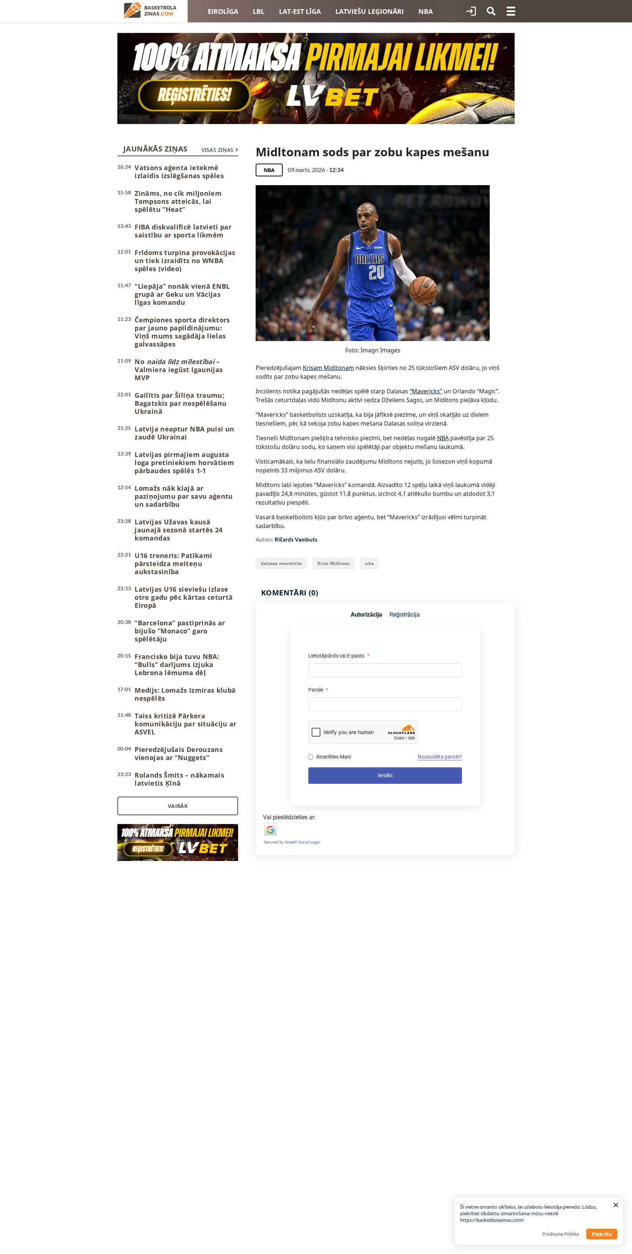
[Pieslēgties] (471, 11)
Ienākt (385, 775)
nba (369, 563)
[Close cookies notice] (616, 1205)
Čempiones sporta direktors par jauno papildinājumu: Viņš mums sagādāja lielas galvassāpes (182, 332)
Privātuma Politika (560, 1234)
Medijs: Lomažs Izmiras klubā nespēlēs (185, 694)
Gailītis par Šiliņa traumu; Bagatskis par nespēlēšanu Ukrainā (180, 403)
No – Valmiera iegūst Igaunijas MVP (179, 370)
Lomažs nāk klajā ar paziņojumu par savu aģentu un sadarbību (184, 496)
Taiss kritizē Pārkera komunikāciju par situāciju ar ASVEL (185, 724)
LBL (258, 11)
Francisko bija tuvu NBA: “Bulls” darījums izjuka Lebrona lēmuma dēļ (177, 664)
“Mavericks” (426, 391)
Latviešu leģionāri (369, 11)
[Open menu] (511, 11)
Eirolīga (223, 11)
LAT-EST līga (300, 11)
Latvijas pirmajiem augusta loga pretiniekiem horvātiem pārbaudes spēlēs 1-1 (184, 462)
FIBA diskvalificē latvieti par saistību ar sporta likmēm (183, 231)
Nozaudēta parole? (440, 757)
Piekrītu (602, 1234)
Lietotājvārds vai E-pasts (338, 656)
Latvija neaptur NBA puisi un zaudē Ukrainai (184, 433)
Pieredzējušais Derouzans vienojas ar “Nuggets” (179, 753)
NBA (425, 11)
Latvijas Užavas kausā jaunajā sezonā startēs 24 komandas (178, 530)
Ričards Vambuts (296, 539)
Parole (318, 690)
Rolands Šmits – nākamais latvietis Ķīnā (179, 779)
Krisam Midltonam (328, 368)
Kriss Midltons (333, 563)
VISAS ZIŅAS (217, 149)
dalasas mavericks (281, 563)
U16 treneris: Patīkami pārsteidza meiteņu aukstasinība (173, 563)
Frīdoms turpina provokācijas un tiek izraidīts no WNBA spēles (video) (185, 260)
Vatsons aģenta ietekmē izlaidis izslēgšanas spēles (179, 172)
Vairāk (178, 805)
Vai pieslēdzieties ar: (289, 817)
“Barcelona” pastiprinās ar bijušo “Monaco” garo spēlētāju (180, 631)
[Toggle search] (491, 11)
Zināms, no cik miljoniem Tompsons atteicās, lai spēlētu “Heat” (178, 201)
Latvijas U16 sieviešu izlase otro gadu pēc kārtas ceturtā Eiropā (184, 597)
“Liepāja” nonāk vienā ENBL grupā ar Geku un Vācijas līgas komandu (182, 294)
